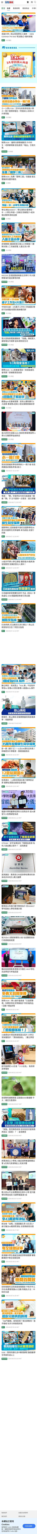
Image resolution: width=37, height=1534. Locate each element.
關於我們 (4, 1516)
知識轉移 (4, 502)
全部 (8, 8)
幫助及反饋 (21, 1516)
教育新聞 (16, 8)
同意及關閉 (28, 1526)
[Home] (9, 2)
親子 (3, 40)
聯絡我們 (4, 1512)
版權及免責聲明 (23, 1512)
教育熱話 (26, 8)
